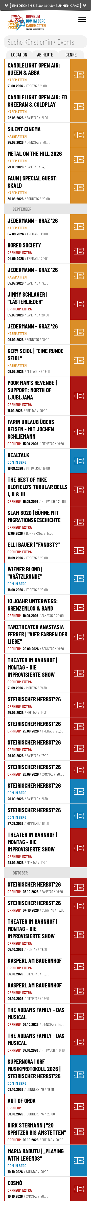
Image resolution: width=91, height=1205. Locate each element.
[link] (37, 75)
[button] (19, 54)
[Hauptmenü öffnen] (82, 20)
